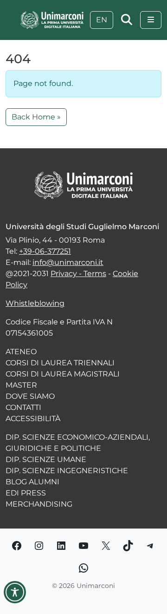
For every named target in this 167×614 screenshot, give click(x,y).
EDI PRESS (26, 493)
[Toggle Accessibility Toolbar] (15, 592)
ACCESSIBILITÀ (33, 418)
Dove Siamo (30, 396)
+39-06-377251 (45, 251)
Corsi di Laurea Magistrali (63, 374)
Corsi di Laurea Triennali (60, 362)
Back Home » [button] (36, 116)
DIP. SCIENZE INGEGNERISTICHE (67, 470)
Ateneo (21, 351)
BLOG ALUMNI (32, 481)
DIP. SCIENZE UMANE (46, 459)
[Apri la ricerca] (126, 20)
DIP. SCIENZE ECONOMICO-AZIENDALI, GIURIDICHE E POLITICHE (78, 443)
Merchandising (39, 504)
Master (21, 385)
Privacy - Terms (78, 273)
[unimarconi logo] (52, 19)
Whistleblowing (35, 303)
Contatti (23, 407)
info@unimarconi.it (67, 262)
